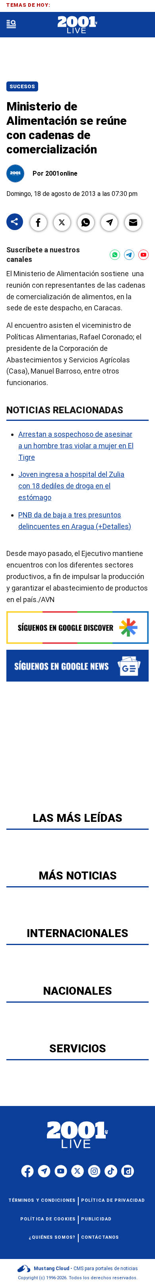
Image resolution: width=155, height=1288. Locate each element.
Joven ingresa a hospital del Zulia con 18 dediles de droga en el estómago (71, 486)
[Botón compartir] (14, 222)
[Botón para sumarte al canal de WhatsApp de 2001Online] (115, 255)
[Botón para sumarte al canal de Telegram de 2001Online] (129, 255)
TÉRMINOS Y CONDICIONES (42, 1200)
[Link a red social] (27, 1171)
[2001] (77, 25)
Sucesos (22, 86)
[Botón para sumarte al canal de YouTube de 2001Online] (143, 255)
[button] (38, 222)
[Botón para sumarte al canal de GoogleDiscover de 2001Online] (77, 627)
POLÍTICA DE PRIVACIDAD (113, 1200)
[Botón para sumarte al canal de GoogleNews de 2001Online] (77, 666)
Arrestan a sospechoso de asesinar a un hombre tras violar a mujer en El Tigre (76, 445)
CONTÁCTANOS (100, 1237)
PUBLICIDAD (96, 1219)
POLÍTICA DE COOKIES (48, 1219)
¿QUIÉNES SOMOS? (52, 1237)
